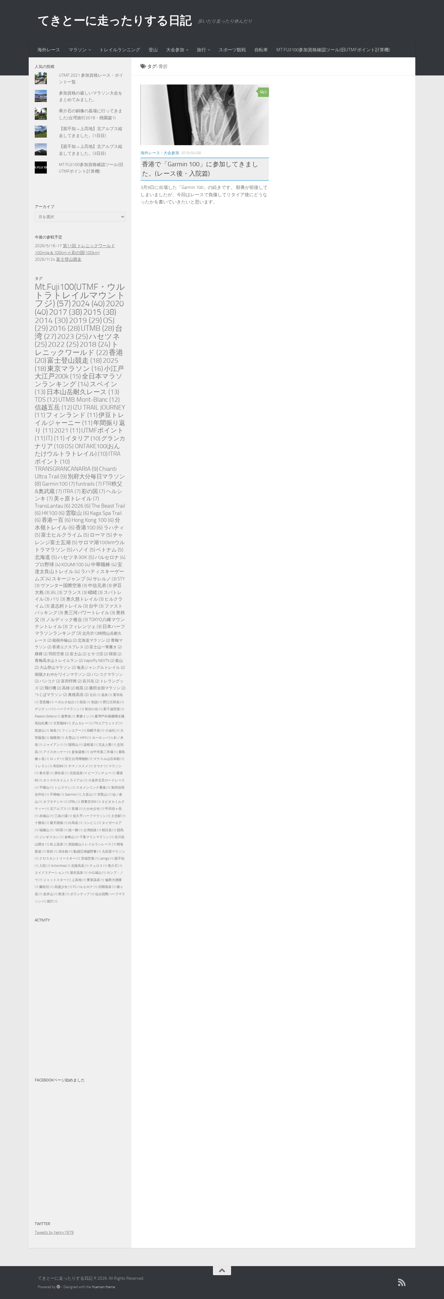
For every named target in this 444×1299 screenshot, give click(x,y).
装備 (77, 809)
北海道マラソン (94, 640)
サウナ (100, 766)
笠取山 (104, 794)
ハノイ (84, 550)
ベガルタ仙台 (66, 702)
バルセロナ (110, 557)
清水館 (65, 852)
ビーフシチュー (101, 773)
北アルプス (60, 809)
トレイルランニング (119, 50)
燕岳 (84, 702)
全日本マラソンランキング (79, 380)
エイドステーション (52, 873)
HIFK (85, 738)
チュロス (98, 866)
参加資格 (80, 752)
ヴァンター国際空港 (63, 585)
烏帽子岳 (95, 730)
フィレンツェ (85, 626)
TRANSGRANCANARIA (66, 468)
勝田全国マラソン (107, 688)
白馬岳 (75, 823)
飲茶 (63, 894)
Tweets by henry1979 (54, 1232)
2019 (85, 320)
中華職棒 (104, 564)
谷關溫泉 (107, 887)
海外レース (48, 50)
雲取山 (77, 513)
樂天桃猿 (58, 823)
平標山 (46, 788)
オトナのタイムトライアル (65, 780)
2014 (51, 320)
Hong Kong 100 (93, 520)
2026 (81, 506)
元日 (94, 695)
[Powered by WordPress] (58, 1287)
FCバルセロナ (85, 887)
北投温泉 (78, 773)
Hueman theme (103, 1287)
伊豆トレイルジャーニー (79, 418)
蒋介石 (115, 866)
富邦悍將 (71, 681)
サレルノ (105, 579)
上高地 (79, 880)
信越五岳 (53, 407)
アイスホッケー (57, 752)
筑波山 (42, 730)
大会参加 (175, 50)
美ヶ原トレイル (76, 498)
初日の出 (93, 709)
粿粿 (41, 654)
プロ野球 (47, 564)
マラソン (78, 50)
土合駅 (118, 816)
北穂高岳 (79, 866)
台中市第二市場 (103, 752)
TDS (46, 399)
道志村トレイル (69, 606)
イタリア (82, 438)
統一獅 (75, 830)
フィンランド (72, 415)
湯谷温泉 (78, 873)
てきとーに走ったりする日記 (115, 20)
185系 (60, 830)
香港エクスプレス (70, 647)
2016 (64, 328)
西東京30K (91, 802)
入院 (44, 866)
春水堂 (46, 773)
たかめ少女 (93, 809)
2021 (67, 430)
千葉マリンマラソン (96, 837)
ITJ (55, 438)
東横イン (85, 716)
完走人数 (107, 745)
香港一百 (56, 520)
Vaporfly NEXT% (99, 660)
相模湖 (57, 738)
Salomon (73, 794)
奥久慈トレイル (85, 599)
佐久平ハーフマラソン (91, 816)
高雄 (68, 688)
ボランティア (82, 894)
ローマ (101, 535)
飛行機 (52, 688)
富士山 (78, 654)
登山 (153, 50)
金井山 (50, 894)
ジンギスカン (51, 837)
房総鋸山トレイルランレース (92, 844)
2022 (63, 344)
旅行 (201, 50)
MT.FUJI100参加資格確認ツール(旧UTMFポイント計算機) (333, 50)
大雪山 (72, 738)
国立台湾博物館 (78, 759)
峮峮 (95, 592)
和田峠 (60, 766)
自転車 (261, 50)
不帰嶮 (57, 794)
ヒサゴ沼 (97, 654)
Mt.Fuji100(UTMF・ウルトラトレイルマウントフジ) (80, 295)
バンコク (50, 681)
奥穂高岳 (78, 694)
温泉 (106, 695)
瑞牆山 (46, 830)
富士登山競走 (69, 259)
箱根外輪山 (64, 640)
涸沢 (52, 901)
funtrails (89, 483)
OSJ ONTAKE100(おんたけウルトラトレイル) (77, 450)
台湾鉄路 (92, 830)
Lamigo (106, 858)
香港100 (89, 528)
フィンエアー (74, 730)
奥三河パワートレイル (89, 612)
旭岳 (55, 730)
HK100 (53, 513)
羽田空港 (58, 654)
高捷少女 (63, 887)
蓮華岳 (68, 716)
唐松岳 (61, 773)
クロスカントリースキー (59, 858)
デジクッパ (45, 709)
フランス (75, 592)
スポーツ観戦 (232, 50)
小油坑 (112, 730)
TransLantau (52, 506)
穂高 (82, 688)
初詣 (96, 702)
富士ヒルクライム (65, 535)
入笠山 (89, 794)
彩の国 (93, 491)
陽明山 (75, 745)
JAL (56, 592)
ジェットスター (57, 880)
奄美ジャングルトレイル (101, 667)
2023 (72, 336)
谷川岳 (90, 681)
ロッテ (57, 759)
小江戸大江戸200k (79, 373)
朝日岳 (109, 830)
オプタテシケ (55, 802)
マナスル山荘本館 (108, 759)
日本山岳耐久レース (83, 392)
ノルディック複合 (67, 619)
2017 (65, 312)
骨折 (52, 852)
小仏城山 (97, 873)
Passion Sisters (47, 716)
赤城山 (46, 816)
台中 (96, 606)
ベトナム (109, 550)
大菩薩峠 (62, 723)
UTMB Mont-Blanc (89, 399)
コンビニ (92, 823)
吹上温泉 (58, 844)
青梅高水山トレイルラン (59, 660)
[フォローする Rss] (402, 1282)
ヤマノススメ (80, 766)
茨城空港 (89, 858)
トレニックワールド (77, 348)
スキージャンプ (72, 579)
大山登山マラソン (58, 667)
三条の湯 (63, 816)
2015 (99, 312)
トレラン (43, 766)
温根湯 (90, 745)
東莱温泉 (95, 880)
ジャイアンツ (55, 745)
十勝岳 (42, 823)
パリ (57, 599)
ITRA (72, 491)
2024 (88, 303)
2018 (94, 344)
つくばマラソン (51, 694)
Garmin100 (58, 483)
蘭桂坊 (46, 887)
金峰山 (71, 837)
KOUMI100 (75, 564)
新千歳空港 (113, 709)
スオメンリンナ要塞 (93, 788)
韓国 (115, 654)
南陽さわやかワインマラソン (63, 674)
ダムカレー (82, 723)
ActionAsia (60, 866)
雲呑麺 (46, 702)
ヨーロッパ (102, 738)
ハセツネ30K (76, 557)
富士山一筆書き (105, 647)
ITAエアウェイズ (107, 723)
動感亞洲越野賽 (87, 852)
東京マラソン (75, 369)
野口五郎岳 (113, 702)
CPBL (74, 802)
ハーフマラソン (70, 709)
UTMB (97, 328)
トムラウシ (64, 788)
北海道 (46, 557)
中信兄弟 (100, 585)
